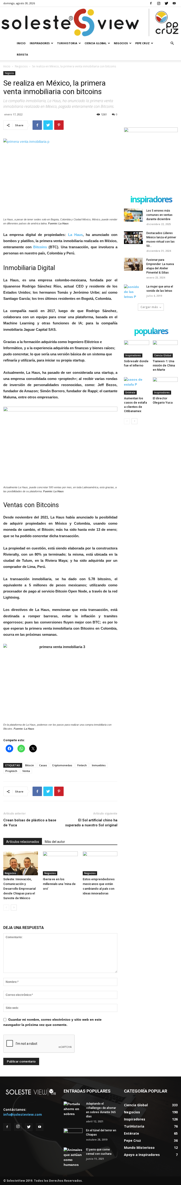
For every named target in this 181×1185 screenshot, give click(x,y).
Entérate (130, 392)
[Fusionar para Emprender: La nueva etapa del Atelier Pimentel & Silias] (133, 264)
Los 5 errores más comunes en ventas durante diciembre (159, 215)
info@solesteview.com (22, 1114)
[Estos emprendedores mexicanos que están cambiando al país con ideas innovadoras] (100, 863)
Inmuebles (99, 765)
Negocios (121, 43)
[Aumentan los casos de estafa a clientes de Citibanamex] (136, 385)
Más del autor (55, 842)
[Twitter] (166, 3)
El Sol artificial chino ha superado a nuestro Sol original (91, 822)
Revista (22, 54)
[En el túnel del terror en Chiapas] (73, 1134)
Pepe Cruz (142, 43)
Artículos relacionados (22, 842)
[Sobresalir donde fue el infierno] (136, 348)
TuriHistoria (67, 43)
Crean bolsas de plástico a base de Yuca (29, 822)
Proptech (11, 771)
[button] (172, 43)
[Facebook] (150, 3)
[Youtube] (174, 3)
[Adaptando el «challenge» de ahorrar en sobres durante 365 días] (73, 1109)
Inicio (21, 43)
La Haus (75, 235)
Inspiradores (40, 43)
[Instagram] (158, 3)
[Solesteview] (90, 22)
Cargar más (149, 307)
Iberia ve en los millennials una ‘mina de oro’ (59, 883)
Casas (43, 765)
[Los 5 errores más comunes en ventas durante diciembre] (133, 215)
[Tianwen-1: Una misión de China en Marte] (165, 348)
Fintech (82, 765)
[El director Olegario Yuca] (165, 385)
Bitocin (29, 765)
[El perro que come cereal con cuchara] (73, 1157)
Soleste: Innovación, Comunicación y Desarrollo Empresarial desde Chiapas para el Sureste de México (19, 888)
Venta (26, 771)
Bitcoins (40, 247)
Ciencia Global (96, 43)
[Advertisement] (151, 94)
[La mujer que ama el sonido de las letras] (133, 291)
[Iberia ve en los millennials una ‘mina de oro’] (60, 863)
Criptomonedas (62, 765)
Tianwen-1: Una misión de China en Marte (164, 365)
